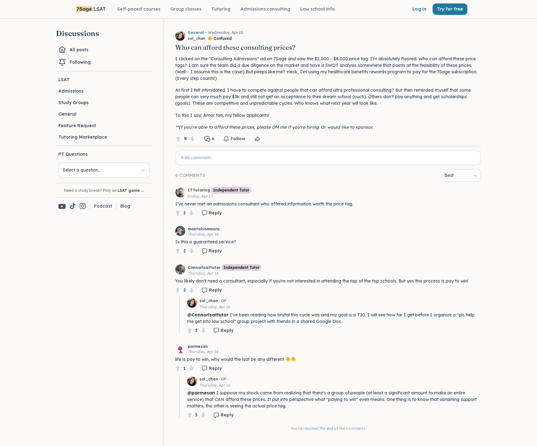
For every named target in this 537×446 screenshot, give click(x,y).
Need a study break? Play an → (104, 190)
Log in (419, 9)
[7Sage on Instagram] (83, 206)
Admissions (71, 91)
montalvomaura (204, 229)
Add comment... (197, 157)
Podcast (103, 206)
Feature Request (77, 125)
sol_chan (209, 300)
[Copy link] (257, 139)
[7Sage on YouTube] (62, 206)
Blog (125, 206)
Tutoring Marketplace (82, 137)
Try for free (450, 9)
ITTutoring (199, 190)
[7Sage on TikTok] (73, 206)
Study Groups (73, 102)
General (67, 114)
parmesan (198, 346)
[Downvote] (192, 139)
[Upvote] (178, 139)
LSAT (64, 79)
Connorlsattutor (204, 267)
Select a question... (82, 170)
